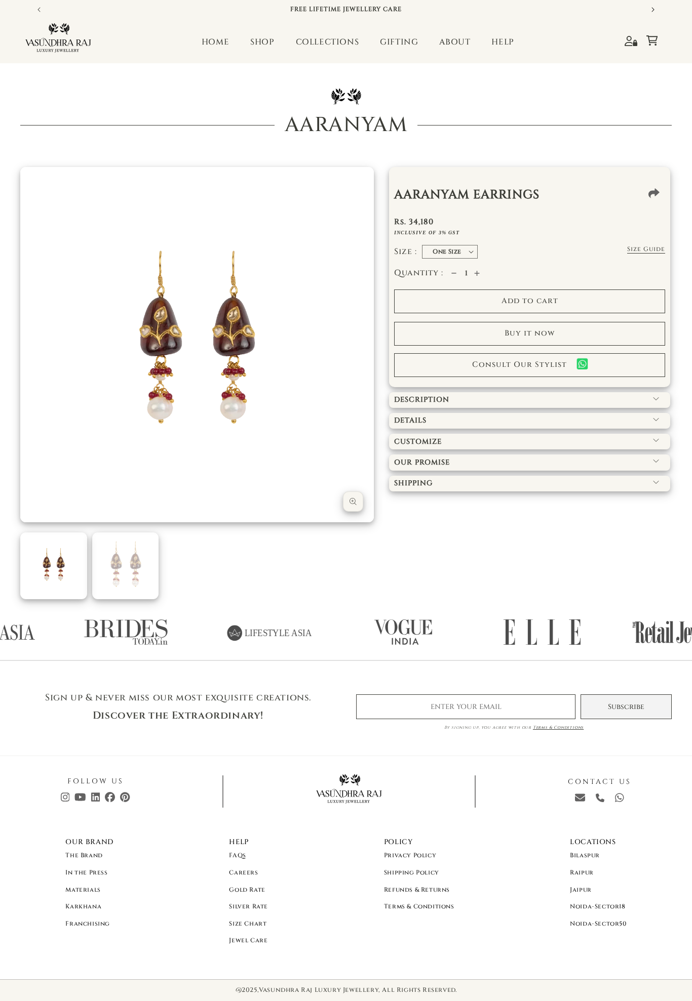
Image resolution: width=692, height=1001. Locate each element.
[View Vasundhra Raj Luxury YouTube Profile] (80, 799)
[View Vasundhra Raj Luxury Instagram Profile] (65, 799)
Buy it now (530, 333)
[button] (656, 38)
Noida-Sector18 (597, 906)
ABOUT (454, 42)
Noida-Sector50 (598, 924)
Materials (82, 890)
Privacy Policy (410, 855)
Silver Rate (248, 906)
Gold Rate (247, 890)
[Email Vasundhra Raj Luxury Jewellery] (580, 800)
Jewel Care (248, 940)
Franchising (87, 924)
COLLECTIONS (327, 42)
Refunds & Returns (417, 890)
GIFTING (399, 42)
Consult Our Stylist (519, 364)
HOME (215, 42)
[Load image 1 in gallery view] (53, 565)
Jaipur (581, 890)
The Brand (83, 855)
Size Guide (646, 249)
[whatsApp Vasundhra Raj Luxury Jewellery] (619, 800)
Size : (405, 251)
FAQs (237, 855)
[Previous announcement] (39, 9)
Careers (243, 872)
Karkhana (83, 906)
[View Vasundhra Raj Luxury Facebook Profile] (110, 799)
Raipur (582, 872)
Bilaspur (585, 855)
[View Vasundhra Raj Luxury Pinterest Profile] (125, 799)
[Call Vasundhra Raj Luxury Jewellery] (600, 800)
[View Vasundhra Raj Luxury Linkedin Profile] (95, 799)
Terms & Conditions (558, 727)
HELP (502, 42)
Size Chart (247, 924)
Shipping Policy (411, 872)
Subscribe (626, 707)
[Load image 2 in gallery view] (125, 565)
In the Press (86, 872)
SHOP (262, 42)
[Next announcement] (653, 9)
